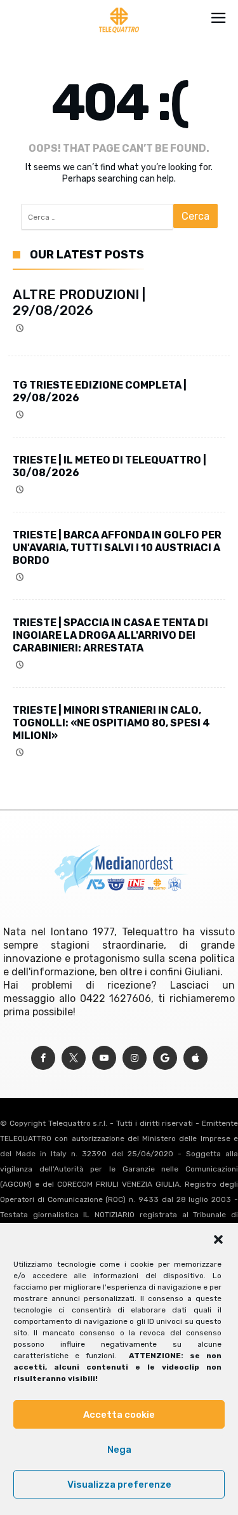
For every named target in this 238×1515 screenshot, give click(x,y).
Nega (119, 1449)
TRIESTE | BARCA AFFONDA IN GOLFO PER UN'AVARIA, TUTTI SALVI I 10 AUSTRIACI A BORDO (117, 547)
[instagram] (134, 1058)
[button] (218, 1239)
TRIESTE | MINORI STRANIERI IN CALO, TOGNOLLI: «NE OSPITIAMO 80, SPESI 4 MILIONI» (111, 723)
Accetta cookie (119, 1414)
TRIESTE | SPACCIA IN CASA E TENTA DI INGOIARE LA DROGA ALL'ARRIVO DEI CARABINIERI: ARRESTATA (110, 635)
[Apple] (195, 1058)
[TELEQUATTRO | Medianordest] (119, 8)
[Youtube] (104, 1058)
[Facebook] (43, 1058)
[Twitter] (74, 1058)
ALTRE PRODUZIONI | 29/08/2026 (79, 302)
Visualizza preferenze (119, 1484)
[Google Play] (165, 1058)
